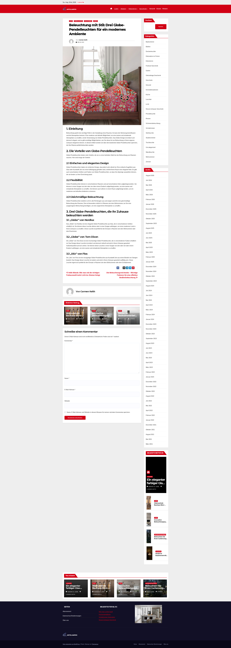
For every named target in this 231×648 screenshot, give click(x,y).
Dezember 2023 (151, 324)
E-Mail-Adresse (70, 389)
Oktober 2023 (150, 333)
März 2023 (149, 367)
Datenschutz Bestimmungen (72, 616)
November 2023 (151, 329)
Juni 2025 (149, 238)
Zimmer (124, 9)
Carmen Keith (83, 40)
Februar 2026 (150, 199)
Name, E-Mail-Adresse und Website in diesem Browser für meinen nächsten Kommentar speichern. (98, 412)
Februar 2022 (150, 415)
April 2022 (149, 410)
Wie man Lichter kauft (106, 612)
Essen (159, 9)
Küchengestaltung (104, 614)
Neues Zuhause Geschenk (154, 109)
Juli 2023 (149, 348)
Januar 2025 (150, 262)
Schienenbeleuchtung (153, 123)
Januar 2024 (150, 319)
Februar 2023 (150, 372)
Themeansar (95, 644)
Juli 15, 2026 (124, 591)
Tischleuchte (150, 142)
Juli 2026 (149, 180)
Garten (148, 70)
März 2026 (149, 194)
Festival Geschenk (152, 66)
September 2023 (151, 338)
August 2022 (150, 396)
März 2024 (149, 310)
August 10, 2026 (99, 591)
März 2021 (149, 444)
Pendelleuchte (78, 21)
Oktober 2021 (150, 429)
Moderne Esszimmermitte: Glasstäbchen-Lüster (161, 556)
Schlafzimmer (88, 21)
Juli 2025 (149, 233)
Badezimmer (150, 42)
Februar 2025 (150, 257)
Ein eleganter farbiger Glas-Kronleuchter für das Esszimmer (75, 589)
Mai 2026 (149, 185)
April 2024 (149, 305)
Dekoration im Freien (153, 56)
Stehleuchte (150, 133)
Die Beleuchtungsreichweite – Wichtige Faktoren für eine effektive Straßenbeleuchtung (122, 275)
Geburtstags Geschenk (153, 75)
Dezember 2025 (151, 209)
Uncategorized (150, 147)
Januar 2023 (150, 377)
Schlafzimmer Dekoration (107, 617)
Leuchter (149, 99)
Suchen (148, 20)
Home (135, 644)
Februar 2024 (150, 314)
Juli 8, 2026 (150, 591)
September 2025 (151, 223)
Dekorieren (133, 9)
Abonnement (67, 611)
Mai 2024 (149, 300)
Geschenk (143, 9)
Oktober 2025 (150, 218)
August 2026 (150, 175)
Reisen (165, 9)
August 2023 (150, 343)
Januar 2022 (150, 420)
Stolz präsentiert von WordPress (71, 644)
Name (67, 378)
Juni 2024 (149, 295)
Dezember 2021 (151, 425)
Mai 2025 (149, 242)
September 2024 (151, 281)
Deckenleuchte (151, 51)
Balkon (148, 46)
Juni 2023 (149, 353)
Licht (116, 9)
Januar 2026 (150, 204)
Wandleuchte (150, 152)
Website (67, 401)
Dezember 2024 (151, 266)
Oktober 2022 (150, 391)
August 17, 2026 (154, 486)
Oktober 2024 (150, 276)
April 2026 (149, 190)
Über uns (66, 620)
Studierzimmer (150, 138)
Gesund (152, 9)
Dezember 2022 (151, 381)
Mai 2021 (149, 439)
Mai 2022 (149, 405)
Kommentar (69, 341)
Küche (148, 94)
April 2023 (149, 362)
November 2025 (151, 214)
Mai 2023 (149, 357)
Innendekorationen (152, 90)
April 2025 (149, 247)
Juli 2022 (149, 401)
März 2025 (149, 252)
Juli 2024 (149, 290)
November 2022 (151, 386)
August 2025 (150, 228)
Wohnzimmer (150, 157)
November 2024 (151, 271)
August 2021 (150, 434)
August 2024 (150, 286)
